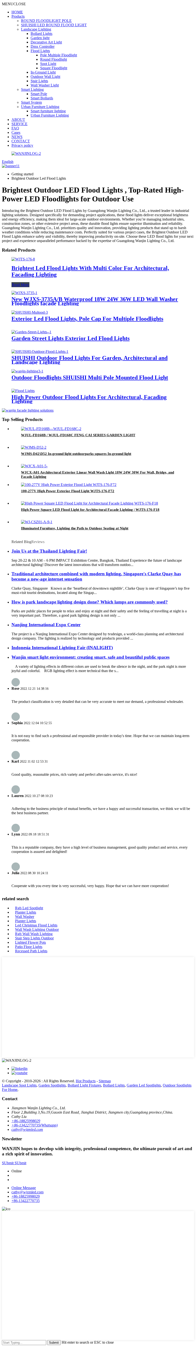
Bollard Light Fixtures (84, 1085)
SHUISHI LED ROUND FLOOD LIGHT (54, 25)
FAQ (15, 128)
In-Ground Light (43, 72)
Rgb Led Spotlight (29, 908)
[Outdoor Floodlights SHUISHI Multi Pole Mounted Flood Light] (27, 371)
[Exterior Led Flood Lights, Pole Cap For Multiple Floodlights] (29, 312)
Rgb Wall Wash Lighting (34, 934)
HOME (17, 12)
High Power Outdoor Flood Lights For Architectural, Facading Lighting (89, 399)
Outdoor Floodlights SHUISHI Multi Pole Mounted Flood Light (89, 377)
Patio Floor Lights (28, 947)
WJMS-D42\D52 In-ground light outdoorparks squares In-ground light (76, 454)
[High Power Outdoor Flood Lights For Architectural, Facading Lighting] (23, 391)
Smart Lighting (32, 89)
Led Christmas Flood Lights (36, 925)
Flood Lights (40, 51)
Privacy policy (22, 145)
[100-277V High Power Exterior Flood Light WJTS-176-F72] (68, 485)
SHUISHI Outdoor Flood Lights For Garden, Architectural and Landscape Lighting (89, 360)
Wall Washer (24, 917)
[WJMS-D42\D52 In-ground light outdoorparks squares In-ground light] (33, 447)
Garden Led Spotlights (144, 1085)
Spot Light (48, 64)
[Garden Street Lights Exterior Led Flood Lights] (31, 332)
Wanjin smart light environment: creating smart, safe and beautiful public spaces (90, 657)
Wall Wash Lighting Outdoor (37, 929)
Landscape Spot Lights (19, 1085)
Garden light (40, 38)
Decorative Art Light (46, 42)
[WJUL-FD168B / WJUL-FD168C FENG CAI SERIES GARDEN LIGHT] (51, 429)
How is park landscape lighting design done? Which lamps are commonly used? (89, 601)
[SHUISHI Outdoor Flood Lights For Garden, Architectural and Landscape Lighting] (39, 352)
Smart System (31, 102)
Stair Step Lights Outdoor (34, 938)
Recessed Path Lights (31, 951)
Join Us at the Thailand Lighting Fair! (49, 551)
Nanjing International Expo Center (46, 624)
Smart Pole (39, 94)
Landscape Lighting (36, 29)
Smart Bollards (42, 98)
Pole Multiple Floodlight (58, 55)
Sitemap (105, 1081)
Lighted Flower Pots (30, 942)
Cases (15, 132)
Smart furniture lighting (48, 111)
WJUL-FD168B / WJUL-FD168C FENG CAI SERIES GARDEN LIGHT (78, 435)
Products (18, 16)
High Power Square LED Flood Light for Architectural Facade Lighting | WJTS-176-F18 (90, 510)
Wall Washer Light (45, 85)
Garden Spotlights (52, 1085)
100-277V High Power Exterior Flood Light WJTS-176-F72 (67, 491)
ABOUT (18, 120)
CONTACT (20, 141)
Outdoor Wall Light (45, 77)
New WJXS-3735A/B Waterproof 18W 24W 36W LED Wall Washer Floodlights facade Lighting (94, 301)
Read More (20, 285)
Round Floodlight (53, 59)
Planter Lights (25, 912)
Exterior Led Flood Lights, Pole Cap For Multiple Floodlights (87, 319)
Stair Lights (39, 81)
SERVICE (19, 124)
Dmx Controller (42, 46)
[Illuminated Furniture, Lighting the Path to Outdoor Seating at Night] (36, 522)
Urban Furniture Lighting (40, 107)
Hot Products (86, 1081)
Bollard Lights (41, 34)
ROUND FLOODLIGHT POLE (46, 21)
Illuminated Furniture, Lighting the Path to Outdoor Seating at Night (74, 528)
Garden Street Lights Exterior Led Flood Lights (70, 338)
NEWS (16, 137)
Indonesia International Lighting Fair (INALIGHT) (62, 647)
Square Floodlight (53, 68)
